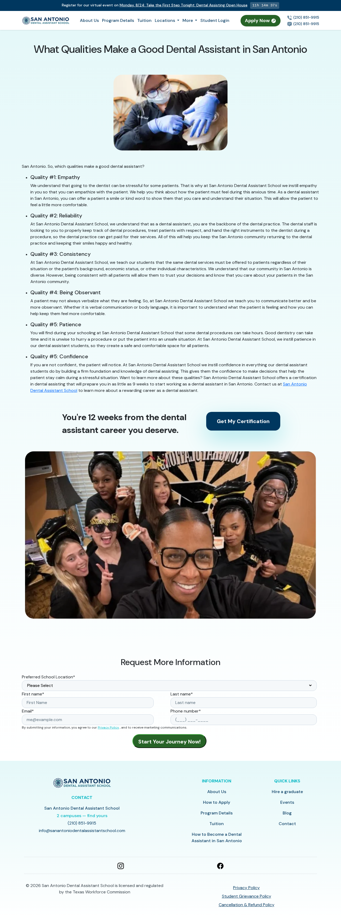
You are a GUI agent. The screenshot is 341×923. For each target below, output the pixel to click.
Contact (287, 823)
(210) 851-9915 (305, 17)
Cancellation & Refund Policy (246, 905)
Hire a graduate (287, 791)
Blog (287, 813)
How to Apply (216, 802)
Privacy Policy (108, 727)
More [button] (188, 20)
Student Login (214, 20)
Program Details (118, 20)
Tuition (144, 20)
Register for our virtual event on (154, 5)
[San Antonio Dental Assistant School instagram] (120, 865)
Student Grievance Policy (246, 896)
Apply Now (258, 20)
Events (287, 802)
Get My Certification (243, 421)
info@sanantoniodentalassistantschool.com (82, 830)
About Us (89, 20)
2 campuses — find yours (82, 815)
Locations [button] (165, 20)
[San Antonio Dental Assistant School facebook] (220, 865)
